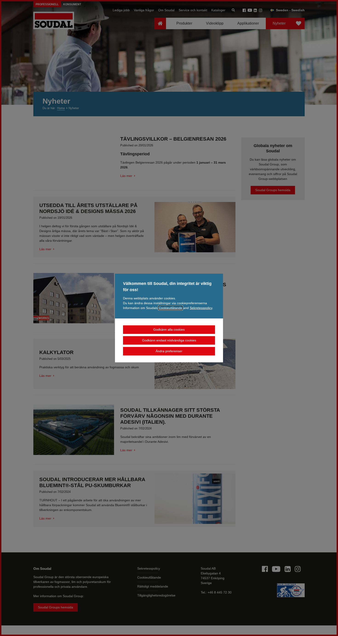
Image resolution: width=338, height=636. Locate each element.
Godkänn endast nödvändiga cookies (169, 340)
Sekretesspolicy (201, 308)
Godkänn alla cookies (169, 329)
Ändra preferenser (169, 351)
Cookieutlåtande (170, 308)
